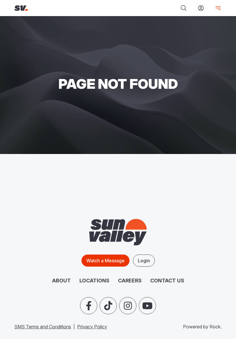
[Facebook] (88, 305)
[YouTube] (147, 305)
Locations (94, 281)
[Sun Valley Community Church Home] (55, 8)
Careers (130, 281)
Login (144, 260)
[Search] (184, 8)
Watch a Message (105, 260)
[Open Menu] (216, 8)
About (61, 281)
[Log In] (201, 8)
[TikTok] (108, 305)
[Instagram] (127, 305)
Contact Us (167, 281)
